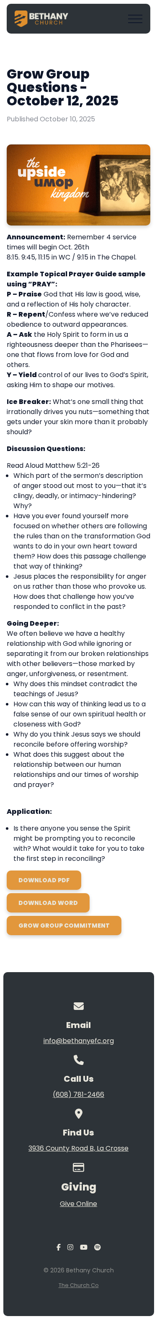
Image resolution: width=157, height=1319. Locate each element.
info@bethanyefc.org (79, 1041)
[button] (135, 19)
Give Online (78, 1204)
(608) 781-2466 (78, 1094)
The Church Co (79, 1285)
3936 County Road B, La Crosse (78, 1148)
